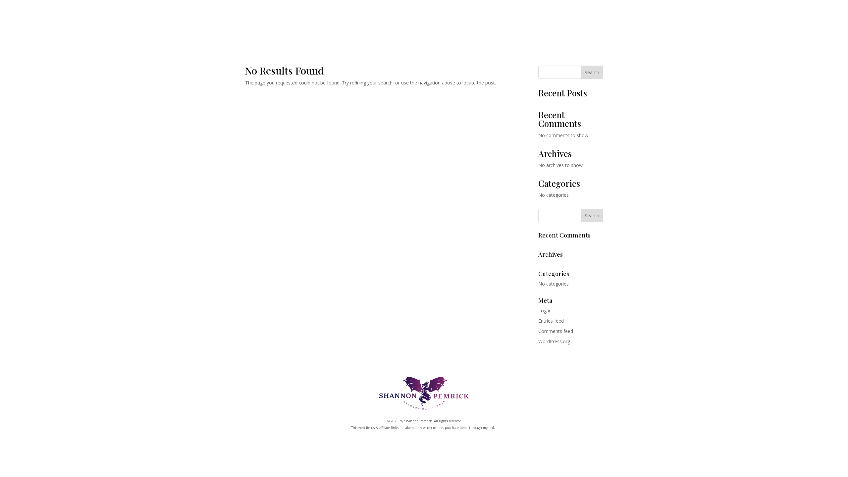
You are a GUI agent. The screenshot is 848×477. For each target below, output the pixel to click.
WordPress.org (554, 341)
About (511, 25)
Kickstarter (475, 25)
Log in (545, 310)
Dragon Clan (430, 25)
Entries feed (551, 321)
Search (592, 72)
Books (386, 25)
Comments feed (555, 331)
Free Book (545, 25)
